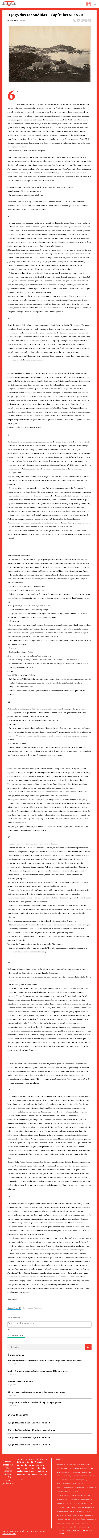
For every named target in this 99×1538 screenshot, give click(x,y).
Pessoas (88, 1515)
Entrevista (81, 1488)
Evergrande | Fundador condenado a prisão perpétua (34, 1402)
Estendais (90, 1488)
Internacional (62, 1511)
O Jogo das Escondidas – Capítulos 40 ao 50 (28, 1423)
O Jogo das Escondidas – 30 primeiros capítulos (31, 1430)
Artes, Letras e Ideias (77, 1468)
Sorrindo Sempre (63, 1523)
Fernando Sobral (12, 21)
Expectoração (70, 1491)
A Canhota (61, 1464)
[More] (89, 20)
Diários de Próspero (78, 1480)
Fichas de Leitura (63, 1499)
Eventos (60, 1491)
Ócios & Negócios (81, 1527)
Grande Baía (85, 1499)
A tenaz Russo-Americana (20, 1381)
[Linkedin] (82, 20)
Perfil (69, 1515)
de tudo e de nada (88, 1476)
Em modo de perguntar (66, 1488)
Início (62, 1531)
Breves (90, 1468)
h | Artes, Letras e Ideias (66, 1507)
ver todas (21, 1479)
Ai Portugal (71, 1464)
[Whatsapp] (86, 20)
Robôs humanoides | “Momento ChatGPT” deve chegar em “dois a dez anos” (44, 1360)
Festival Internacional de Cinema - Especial (74, 1495)
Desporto (75, 1476)
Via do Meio (61, 1527)
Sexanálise (81, 1519)
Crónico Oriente (63, 1476)
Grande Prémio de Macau (79, 1503)
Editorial (78, 1484)
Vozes (70, 1527)
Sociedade (90, 1519)
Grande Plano (62, 1503)
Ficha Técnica (74, 1531)
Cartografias (62, 1472)
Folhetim (75, 1499)
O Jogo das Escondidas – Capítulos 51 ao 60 (28, 1445)
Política (60, 1519)
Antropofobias (84, 1464)
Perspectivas (78, 1515)
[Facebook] (74, 20)
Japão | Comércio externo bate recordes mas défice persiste (37, 1371)
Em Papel (63, 1533)
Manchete (61, 1515)
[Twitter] (78, 20)
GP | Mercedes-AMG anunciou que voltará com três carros (36, 1392)
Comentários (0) (14, 1308)
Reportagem (70, 1519)
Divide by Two (9, 1534)
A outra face (62, 1468)
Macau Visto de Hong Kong (80, 1511)
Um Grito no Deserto (80, 1523)
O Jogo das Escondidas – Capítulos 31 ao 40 (28, 1437)
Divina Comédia (62, 1480)
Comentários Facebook (32, 1308)
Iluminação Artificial (86, 1507)
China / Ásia (86, 1472)
